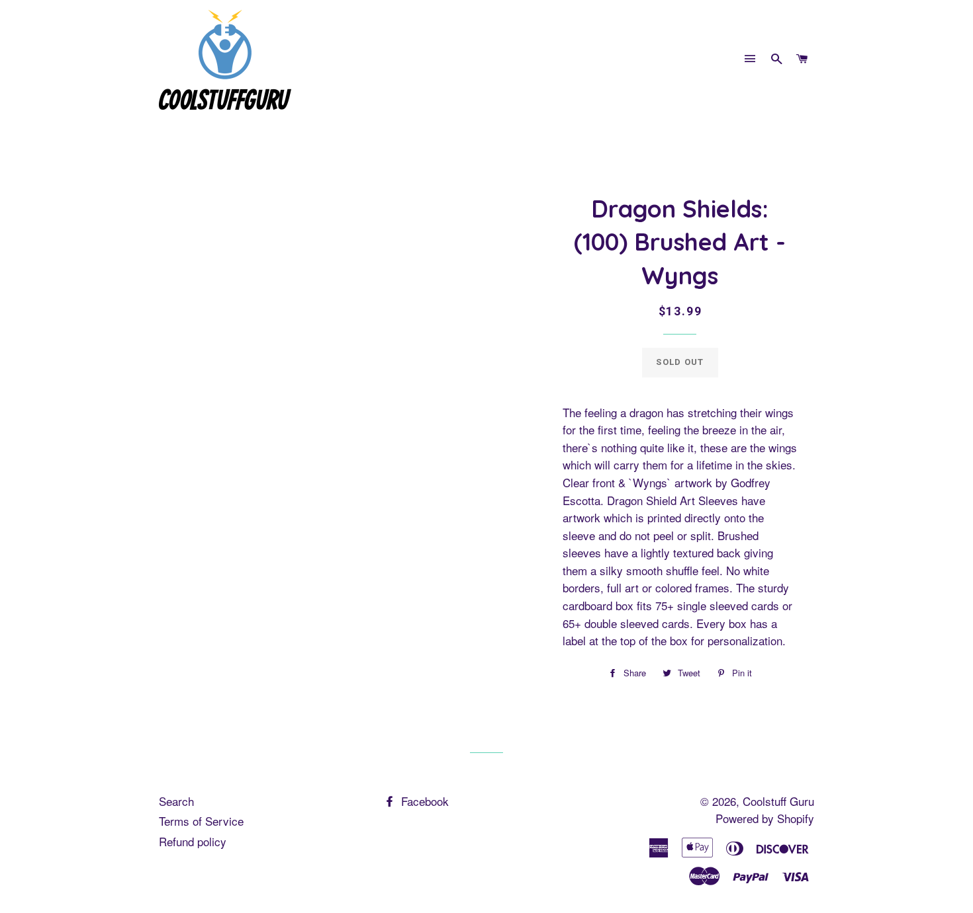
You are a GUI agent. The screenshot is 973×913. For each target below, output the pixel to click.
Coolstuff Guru (778, 801)
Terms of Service (201, 821)
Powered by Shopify (765, 818)
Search (176, 801)
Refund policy (192, 841)
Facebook (423, 801)
